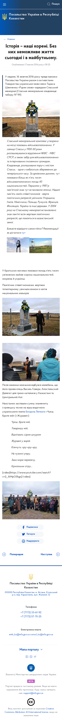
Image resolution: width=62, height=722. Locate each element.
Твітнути (30, 534)
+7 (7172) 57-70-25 (31, 616)
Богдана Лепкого (35, 412)
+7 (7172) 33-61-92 (31, 612)
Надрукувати (32, 541)
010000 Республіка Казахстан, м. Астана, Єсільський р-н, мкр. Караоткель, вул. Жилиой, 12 (31, 593)
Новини (11, 39)
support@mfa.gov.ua (33, 693)
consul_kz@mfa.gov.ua (41, 634)
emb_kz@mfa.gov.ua (19, 634)
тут (23, 233)
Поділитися (32, 527)
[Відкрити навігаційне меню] (4, 4)
